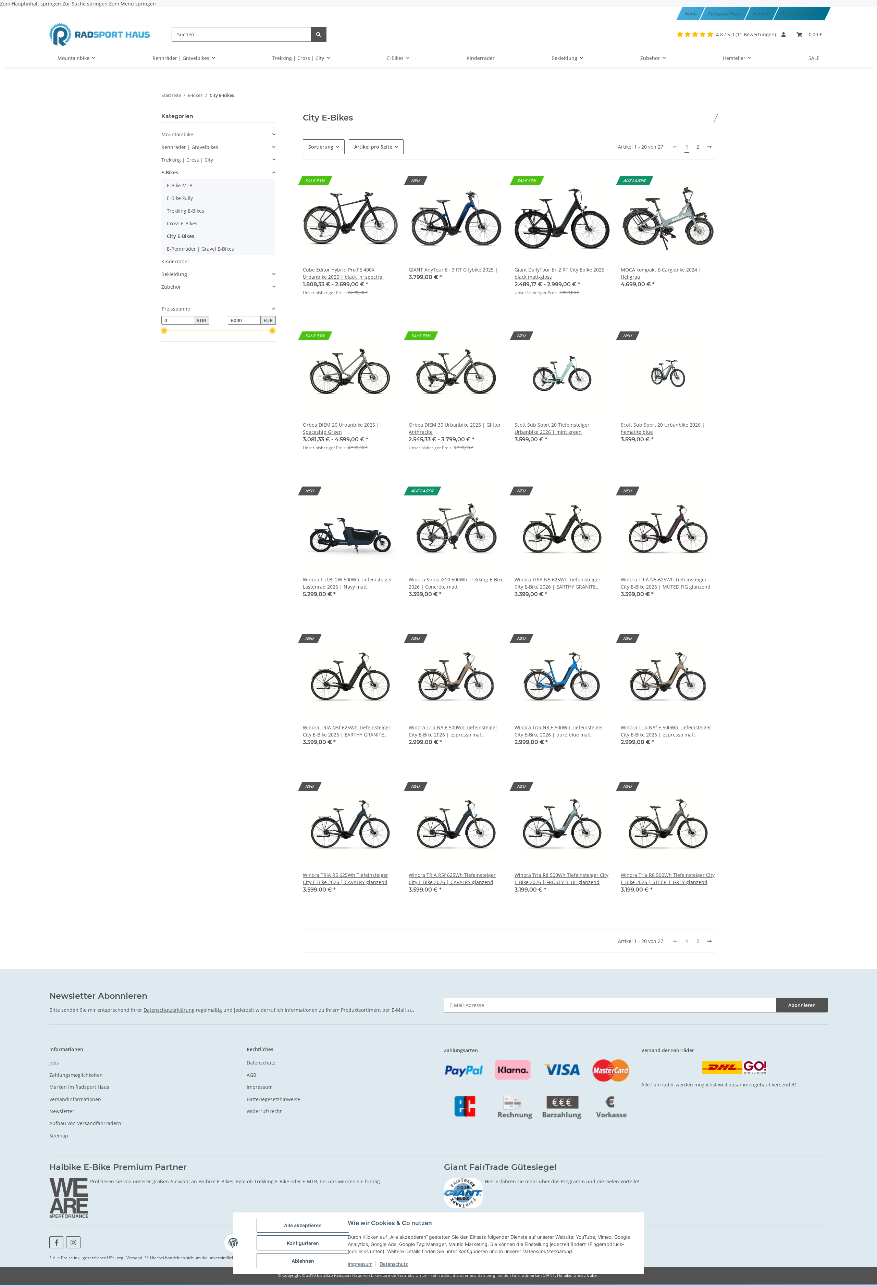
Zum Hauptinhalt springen (31, 3)
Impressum (360, 1264)
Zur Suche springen (85, 3)
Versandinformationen (75, 1099)
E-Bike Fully (180, 198)
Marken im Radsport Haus (79, 1087)
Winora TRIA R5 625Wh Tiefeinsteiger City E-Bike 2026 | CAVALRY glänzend (345, 878)
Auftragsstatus (798, 13)
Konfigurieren (303, 1243)
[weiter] (709, 147)
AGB (251, 1075)
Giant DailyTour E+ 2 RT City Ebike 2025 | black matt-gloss (561, 273)
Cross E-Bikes (182, 223)
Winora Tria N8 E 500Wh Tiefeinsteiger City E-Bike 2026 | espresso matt (453, 731)
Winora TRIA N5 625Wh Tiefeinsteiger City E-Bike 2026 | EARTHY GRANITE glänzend (558, 583)
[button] (783, 34)
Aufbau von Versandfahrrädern (85, 1123)
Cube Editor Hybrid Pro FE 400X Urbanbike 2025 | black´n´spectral (343, 273)
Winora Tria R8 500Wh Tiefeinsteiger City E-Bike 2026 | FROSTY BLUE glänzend (561, 878)
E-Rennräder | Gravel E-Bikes (200, 248)
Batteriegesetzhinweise (273, 1099)
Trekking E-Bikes (185, 210)
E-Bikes (169, 172)
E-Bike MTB (180, 185)
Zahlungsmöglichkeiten (76, 1075)
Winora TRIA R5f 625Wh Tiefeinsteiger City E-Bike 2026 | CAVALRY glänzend (452, 878)
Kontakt (762, 13)
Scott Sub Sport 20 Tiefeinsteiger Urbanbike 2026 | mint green (552, 428)
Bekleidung (174, 274)
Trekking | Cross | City (187, 159)
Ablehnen (303, 1261)
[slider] (164, 331)
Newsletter (61, 1111)
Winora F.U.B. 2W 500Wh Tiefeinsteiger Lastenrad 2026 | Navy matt (347, 583)
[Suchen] (318, 34)
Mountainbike (177, 134)
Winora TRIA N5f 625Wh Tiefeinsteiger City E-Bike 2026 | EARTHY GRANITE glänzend (347, 731)
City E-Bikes (180, 236)
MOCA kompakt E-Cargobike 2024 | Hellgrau (661, 273)
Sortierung (320, 146)
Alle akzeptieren (303, 1225)
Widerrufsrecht (264, 1111)
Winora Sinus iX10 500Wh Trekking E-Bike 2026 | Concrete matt (456, 583)
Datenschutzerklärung (169, 1010)
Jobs (54, 1062)
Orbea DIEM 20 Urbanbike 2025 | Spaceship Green (341, 428)
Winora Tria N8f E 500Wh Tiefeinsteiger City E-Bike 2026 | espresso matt (666, 731)
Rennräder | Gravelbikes (189, 147)
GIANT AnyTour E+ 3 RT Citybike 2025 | (453, 269)
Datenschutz (394, 1264)
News (691, 13)
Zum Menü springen (132, 3)
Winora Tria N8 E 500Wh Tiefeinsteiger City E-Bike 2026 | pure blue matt (559, 731)
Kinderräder (175, 261)
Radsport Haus (725, 13)
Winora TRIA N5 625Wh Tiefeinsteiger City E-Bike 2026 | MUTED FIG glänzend (666, 583)
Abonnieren (802, 1005)
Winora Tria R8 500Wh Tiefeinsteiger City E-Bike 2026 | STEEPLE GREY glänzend (668, 878)
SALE (813, 58)
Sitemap (58, 1135)
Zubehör (171, 287)
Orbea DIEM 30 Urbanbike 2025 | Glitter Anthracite (455, 428)
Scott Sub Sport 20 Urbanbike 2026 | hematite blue (663, 428)
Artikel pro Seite (373, 146)
